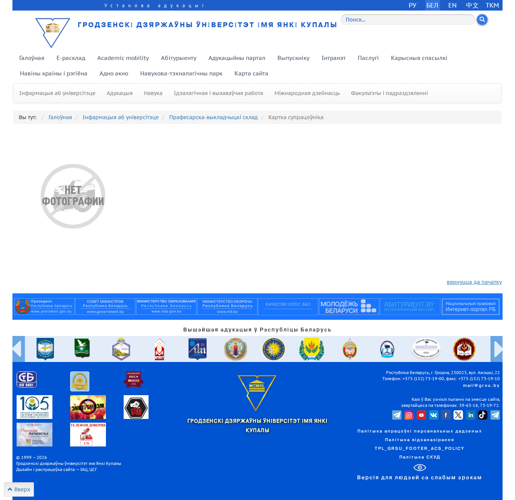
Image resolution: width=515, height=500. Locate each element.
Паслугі (368, 57)
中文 (472, 5)
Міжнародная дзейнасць (307, 93)
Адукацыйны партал (236, 57)
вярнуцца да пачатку (474, 282)
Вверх (21, 489)
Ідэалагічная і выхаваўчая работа (218, 93)
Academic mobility (123, 57)
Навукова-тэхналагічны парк (181, 73)
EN (452, 5)
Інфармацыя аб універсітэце (57, 93)
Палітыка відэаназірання (419, 440)
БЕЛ (432, 5)
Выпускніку (293, 57)
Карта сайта (251, 73)
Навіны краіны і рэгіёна (53, 73)
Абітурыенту (178, 57)
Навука (153, 93)
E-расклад (71, 57)
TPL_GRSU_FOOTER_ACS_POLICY (419, 449)
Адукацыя (120, 93)
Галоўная (31, 57)
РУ (412, 5)
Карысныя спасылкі (419, 57)
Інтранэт (334, 57)
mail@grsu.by (481, 386)
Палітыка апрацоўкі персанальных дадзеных (419, 431)
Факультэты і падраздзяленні (389, 93)
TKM (492, 5)
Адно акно (114, 73)
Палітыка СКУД (419, 457)
